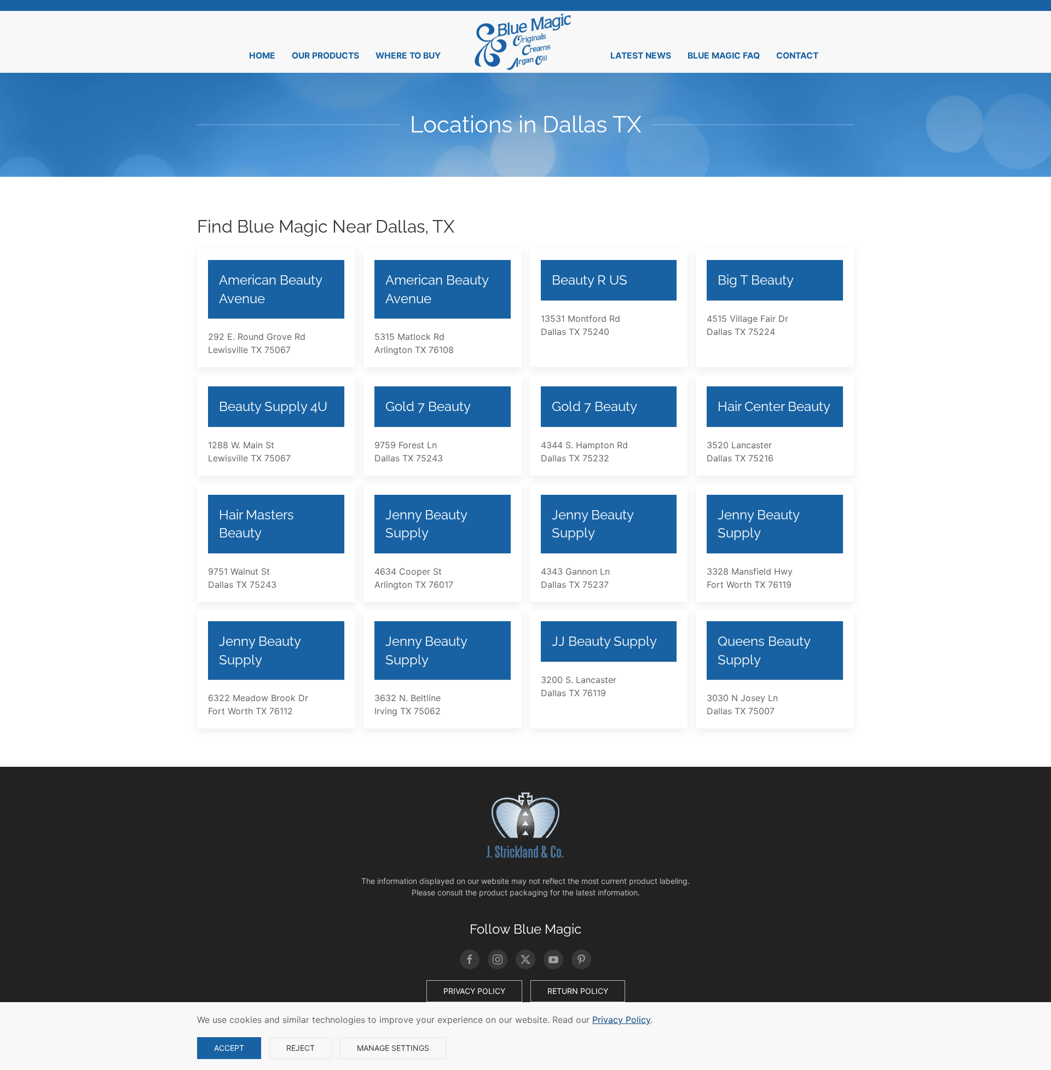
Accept (229, 1047)
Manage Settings (393, 1047)
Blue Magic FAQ (724, 55)
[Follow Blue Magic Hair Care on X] (525, 959)
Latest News (640, 55)
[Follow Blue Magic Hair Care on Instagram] (497, 959)
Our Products (325, 55)
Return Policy (577, 991)
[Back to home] (525, 42)
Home (262, 55)
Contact (797, 55)
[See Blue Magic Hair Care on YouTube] (553, 959)
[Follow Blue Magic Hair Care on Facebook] (470, 959)
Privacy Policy (474, 991)
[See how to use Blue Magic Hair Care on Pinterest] (581, 959)
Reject (300, 1047)
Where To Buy (408, 55)
